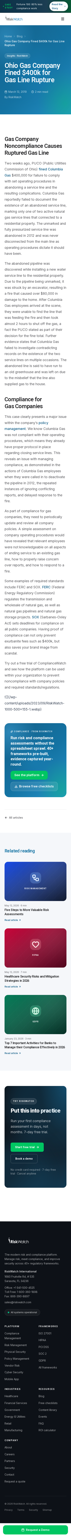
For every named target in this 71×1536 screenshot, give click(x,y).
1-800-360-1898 (27, 1291)
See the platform (26, 775)
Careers (10, 1454)
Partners (10, 1461)
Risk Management (16, 1345)
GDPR (42, 1360)
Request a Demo (38, 1530)
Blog (20, 36)
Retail (8, 1423)
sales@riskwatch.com (18, 1302)
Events (43, 1416)
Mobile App (12, 1379)
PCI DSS (44, 1347)
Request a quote (15, 1481)
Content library (48, 1409)
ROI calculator (47, 1430)
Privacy (9, 1509)
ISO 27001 (45, 1333)
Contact (9, 1474)
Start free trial (25, 1147)
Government (12, 1409)
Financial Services (16, 1403)
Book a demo (24, 1159)
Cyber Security (14, 1372)
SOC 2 (43, 1353)
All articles (16, 817)
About (8, 1447)
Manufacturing (13, 1430)
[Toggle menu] (62, 19)
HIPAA (42, 1340)
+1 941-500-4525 (24, 1287)
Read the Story (57, 6)
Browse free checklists (36, 786)
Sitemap (47, 1509)
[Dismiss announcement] (66, 6)
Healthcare (11, 1396)
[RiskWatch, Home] (14, 19)
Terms (20, 1509)
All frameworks (48, 1367)
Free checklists (48, 1403)
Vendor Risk (12, 1365)
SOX (35, 617)
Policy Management (17, 1358)
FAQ (41, 1423)
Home (8, 36)
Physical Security (15, 1351)
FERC (46, 587)
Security (10, 1467)
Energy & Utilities (15, 1416)
